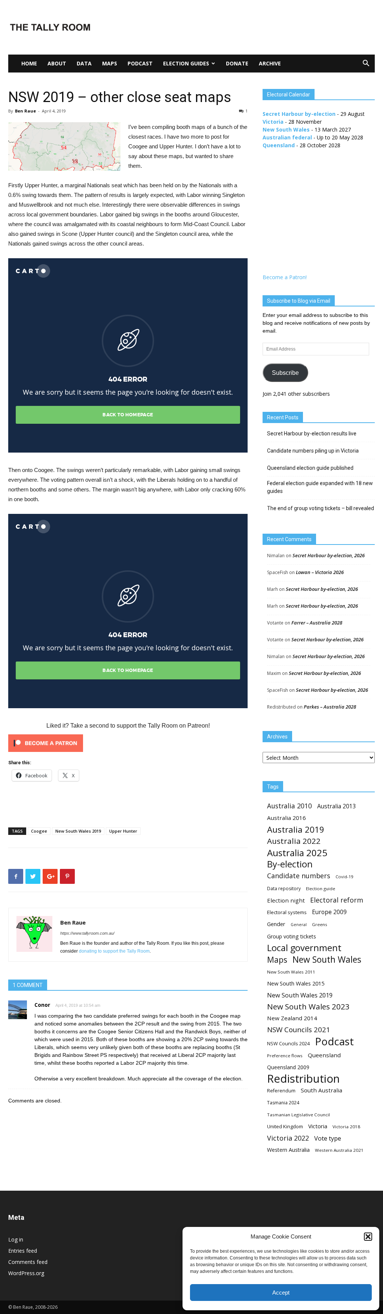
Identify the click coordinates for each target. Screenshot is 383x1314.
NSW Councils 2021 (298, 1030)
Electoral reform (336, 900)
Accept (280, 1292)
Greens (319, 924)
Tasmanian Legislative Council (298, 1114)
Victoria (273, 121)
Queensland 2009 (288, 1067)
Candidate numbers (298, 876)
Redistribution (303, 1079)
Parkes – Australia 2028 (330, 706)
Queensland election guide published (310, 468)
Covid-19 (344, 876)
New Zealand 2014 (292, 1018)
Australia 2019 (295, 829)
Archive (270, 63)
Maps (109, 63)
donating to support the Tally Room (114, 951)
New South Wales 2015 (295, 983)
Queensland (279, 145)
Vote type (327, 1138)
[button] (368, 1236)
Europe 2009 (329, 912)
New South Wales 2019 (78, 831)
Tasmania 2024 (283, 1102)
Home (29, 63)
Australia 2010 (289, 806)
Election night (286, 900)
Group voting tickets (291, 936)
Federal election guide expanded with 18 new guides (320, 487)
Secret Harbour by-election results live (311, 434)
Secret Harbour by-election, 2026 (328, 555)
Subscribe (285, 373)
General (299, 924)
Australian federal (287, 137)
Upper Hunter (123, 831)
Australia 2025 (297, 853)
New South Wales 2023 (308, 1007)
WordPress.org (26, 1273)
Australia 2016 (286, 817)
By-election (290, 864)
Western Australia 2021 (339, 1150)
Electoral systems (287, 912)
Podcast (140, 63)
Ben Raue (25, 111)
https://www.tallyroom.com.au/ (87, 933)
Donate (237, 63)
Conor (42, 1004)
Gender (276, 924)
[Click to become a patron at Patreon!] (128, 743)
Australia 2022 (294, 841)
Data (84, 63)
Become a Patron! (285, 277)
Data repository (284, 888)
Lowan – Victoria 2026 (320, 572)
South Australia (321, 1090)
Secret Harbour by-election (299, 113)
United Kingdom (285, 1126)
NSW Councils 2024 (288, 1043)
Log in (15, 1239)
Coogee (39, 831)
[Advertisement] (238, 27)
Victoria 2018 (346, 1126)
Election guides (186, 63)
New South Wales (286, 129)
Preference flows (285, 1055)
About (57, 63)
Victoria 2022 (288, 1138)
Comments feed (28, 1261)
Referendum (281, 1091)
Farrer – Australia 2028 (316, 622)
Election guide (320, 888)
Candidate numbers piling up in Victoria (313, 451)
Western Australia (288, 1149)
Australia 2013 (336, 806)
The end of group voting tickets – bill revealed (320, 508)
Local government (304, 948)
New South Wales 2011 (291, 972)
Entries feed (22, 1250)
